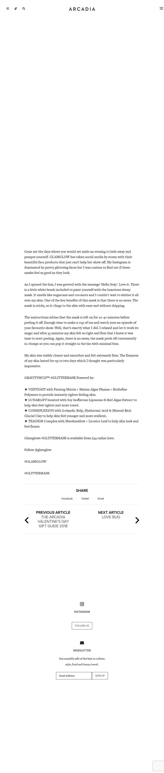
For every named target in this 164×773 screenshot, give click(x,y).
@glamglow (43, 449)
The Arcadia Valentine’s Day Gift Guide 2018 (53, 519)
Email (101, 498)
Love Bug (111, 514)
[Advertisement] (82, 84)
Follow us (82, 625)
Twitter (85, 498)
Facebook (67, 498)
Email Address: (67, 675)
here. (111, 438)
